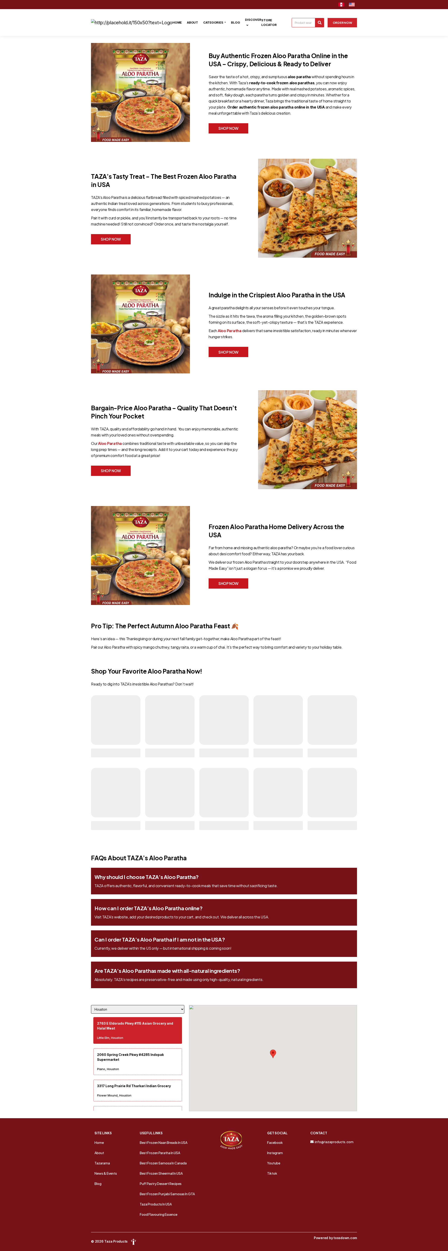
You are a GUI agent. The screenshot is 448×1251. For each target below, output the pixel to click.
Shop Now (228, 128)
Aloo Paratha (230, 330)
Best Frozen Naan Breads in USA (163, 1142)
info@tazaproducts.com (334, 1142)
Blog (98, 1183)
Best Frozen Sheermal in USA (161, 1173)
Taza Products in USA (156, 1204)
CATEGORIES (213, 22)
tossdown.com (345, 1238)
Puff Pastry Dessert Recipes (161, 1183)
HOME (177, 22)
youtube (273, 1163)
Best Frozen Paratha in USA (160, 1153)
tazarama (102, 1163)
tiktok (272, 1173)
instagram (275, 1153)
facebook (275, 1142)
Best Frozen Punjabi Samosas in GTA (167, 1194)
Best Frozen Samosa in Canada (163, 1163)
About (99, 1153)
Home (99, 1142)
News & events (105, 1173)
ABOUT (192, 22)
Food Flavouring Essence (158, 1214)
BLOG (235, 22)
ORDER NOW (342, 23)
